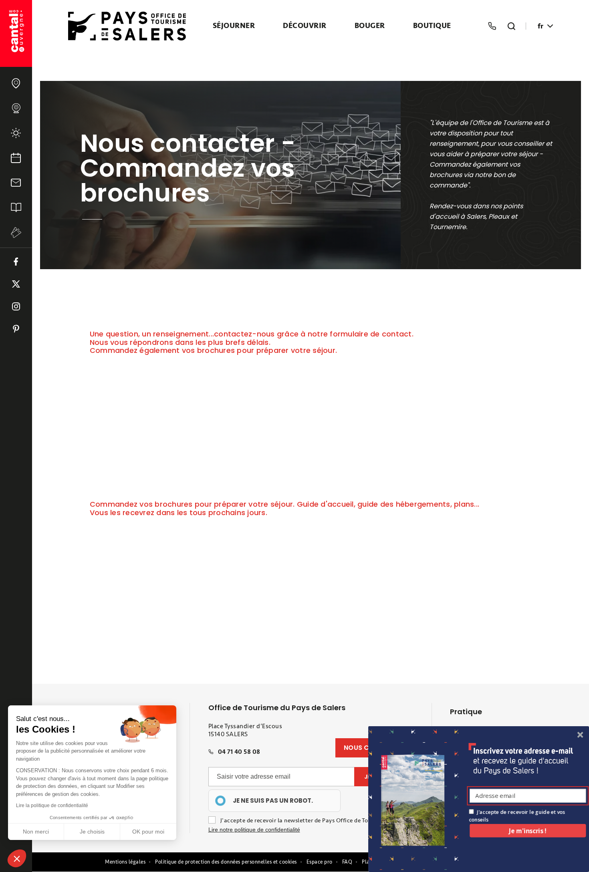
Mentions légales (125, 862)
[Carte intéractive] (16, 83)
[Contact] (16, 182)
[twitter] (16, 284)
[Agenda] (16, 158)
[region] (274, 800)
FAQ (347, 862)
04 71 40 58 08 (239, 752)
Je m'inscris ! (528, 830)
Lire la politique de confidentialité (52, 805)
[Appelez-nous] (492, 26)
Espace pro (320, 862)
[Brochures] (16, 207)
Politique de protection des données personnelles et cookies (226, 862)
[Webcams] (16, 108)
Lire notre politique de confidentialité (254, 829)
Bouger (370, 26)
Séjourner (234, 26)
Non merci (36, 831)
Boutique (432, 26)
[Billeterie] (16, 232)
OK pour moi (148, 831)
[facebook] (16, 262)
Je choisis (92, 831)
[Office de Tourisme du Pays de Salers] (16, 33)
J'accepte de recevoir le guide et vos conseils (517, 816)
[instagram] (16, 306)
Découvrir (305, 26)
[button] (16, 858)
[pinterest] (16, 329)
